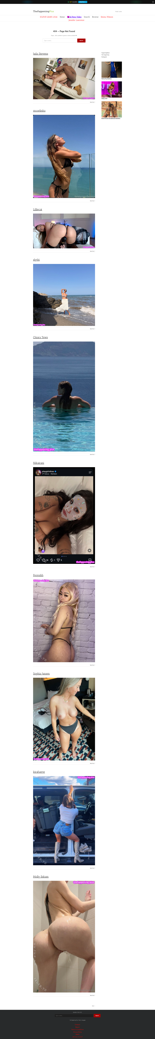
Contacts (77, 1024)
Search (81, 40)
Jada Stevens (40, 53)
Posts (80, 1020)
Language (83, 1020)
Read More (92, 102)
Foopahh (38, 575)
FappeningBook (105, 53)
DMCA (77, 1034)
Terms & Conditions (77, 1029)
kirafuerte (39, 772)
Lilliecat (37, 209)
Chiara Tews (40, 337)
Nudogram (104, 57)
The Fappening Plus (74, 1020)
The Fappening (105, 55)
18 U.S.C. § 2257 (77, 1037)
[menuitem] (48, 16)
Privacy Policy (77, 1032)
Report (77, 1027)
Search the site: (77, 1012)
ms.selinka (39, 110)
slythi (36, 259)
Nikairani (38, 463)
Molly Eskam (41, 876)
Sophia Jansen (41, 673)
